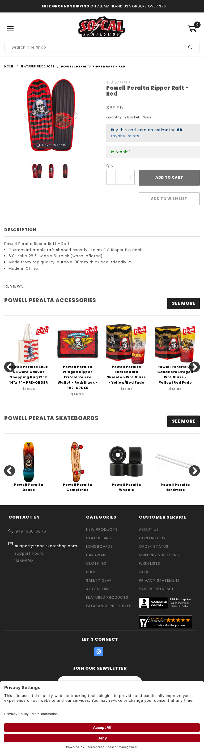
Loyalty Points (125, 136)
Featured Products (107, 597)
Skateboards (100, 538)
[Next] (76, 115)
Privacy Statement (159, 580)
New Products (102, 529)
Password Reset (156, 589)
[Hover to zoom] (51, 115)
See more (183, 303)
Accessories (99, 589)
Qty (109, 165)
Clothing (96, 563)
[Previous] (25, 115)
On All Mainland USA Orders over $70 (128, 6)
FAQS (144, 572)
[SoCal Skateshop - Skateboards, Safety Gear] (102, 28)
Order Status (153, 546)
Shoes (92, 572)
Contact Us (152, 538)
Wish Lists (149, 563)
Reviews (14, 286)
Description (20, 230)
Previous (9, 367)
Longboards (99, 546)
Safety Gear (99, 580)
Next (194, 367)
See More (183, 421)
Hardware (96, 555)
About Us (149, 529)
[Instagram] (98, 651)
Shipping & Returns (159, 555)
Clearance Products (108, 606)
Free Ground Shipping (66, 6)
